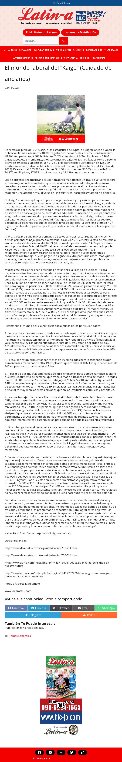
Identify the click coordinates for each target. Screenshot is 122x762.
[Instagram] (61, 752)
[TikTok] (82, 752)
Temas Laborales (20, 636)
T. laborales (111, 50)
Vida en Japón (63, 50)
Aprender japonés (23, 58)
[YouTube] (50, 752)
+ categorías (98, 58)
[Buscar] (63, 41)
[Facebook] (39, 752)
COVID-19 (84, 58)
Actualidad (25, 50)
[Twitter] (71, 752)
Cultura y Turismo (44, 50)
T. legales (78, 50)
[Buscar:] (41, 41)
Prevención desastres (47, 58)
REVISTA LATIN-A (69, 58)
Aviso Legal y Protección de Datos (70, 758)
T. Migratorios (94, 50)
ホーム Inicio (10, 50)
